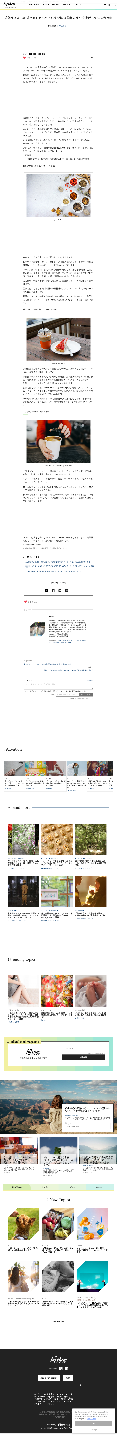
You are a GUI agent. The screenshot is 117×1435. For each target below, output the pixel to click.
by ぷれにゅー (12, 1253)
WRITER (55, 5)
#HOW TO (46, 1168)
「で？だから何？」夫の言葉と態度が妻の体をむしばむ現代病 (56, 783)
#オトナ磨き (15, 1010)
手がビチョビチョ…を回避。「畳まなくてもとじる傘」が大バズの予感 (14, 783)
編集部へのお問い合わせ (49, 1414)
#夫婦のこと (50, 778)
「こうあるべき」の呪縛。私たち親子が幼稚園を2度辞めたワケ (35, 783)
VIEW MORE (58, 1321)
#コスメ (60, 1394)
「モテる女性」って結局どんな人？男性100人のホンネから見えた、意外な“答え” (57, 1303)
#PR (9, 1010)
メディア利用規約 (58, 1416)
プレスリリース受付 (68, 1414)
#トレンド (52, 1403)
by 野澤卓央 (80, 1309)
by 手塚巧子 (50, 788)
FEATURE (77, 5)
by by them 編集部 (13, 1022)
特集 (68, 1377)
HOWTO (46, 5)
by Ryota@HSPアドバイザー (17, 868)
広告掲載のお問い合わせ (66, 1412)
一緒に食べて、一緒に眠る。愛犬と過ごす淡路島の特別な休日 (23, 1249)
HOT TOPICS (34, 5)
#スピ (73, 1115)
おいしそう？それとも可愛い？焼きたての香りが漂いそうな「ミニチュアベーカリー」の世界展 (56, 863)
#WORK (19, 1298)
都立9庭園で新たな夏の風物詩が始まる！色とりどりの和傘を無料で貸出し (90, 863)
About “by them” (48, 1377)
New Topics (17, 1187)
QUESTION (66, 5)
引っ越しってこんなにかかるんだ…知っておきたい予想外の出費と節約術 (18, 1160)
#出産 (83, 1010)
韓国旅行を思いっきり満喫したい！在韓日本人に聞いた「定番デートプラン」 (56, 1015)
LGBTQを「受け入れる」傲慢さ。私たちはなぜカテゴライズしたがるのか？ (97, 783)
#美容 (63, 1399)
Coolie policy (91, 1419)
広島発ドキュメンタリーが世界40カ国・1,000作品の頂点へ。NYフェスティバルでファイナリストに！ (23, 915)
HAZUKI (51, 616)
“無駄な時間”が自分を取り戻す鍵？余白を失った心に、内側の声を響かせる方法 (98, 1160)
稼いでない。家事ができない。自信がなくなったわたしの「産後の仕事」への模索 (76, 784)
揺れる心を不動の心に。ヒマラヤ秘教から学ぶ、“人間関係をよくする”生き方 (87, 1109)
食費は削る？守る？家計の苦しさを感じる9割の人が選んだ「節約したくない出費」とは (57, 1250)
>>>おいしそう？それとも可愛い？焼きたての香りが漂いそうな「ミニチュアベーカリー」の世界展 (59, 567)
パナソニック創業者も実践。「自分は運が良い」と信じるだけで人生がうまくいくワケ (58, 1161)
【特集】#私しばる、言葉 (86, 1300)
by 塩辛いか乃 (71, 790)
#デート (53, 1010)
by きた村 (8, 788)
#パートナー (40, 1396)
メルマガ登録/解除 (47, 1412)
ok (94, 1423)
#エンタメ (11, 858)
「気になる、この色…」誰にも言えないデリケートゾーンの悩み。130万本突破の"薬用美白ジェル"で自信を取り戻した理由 (23, 1016)
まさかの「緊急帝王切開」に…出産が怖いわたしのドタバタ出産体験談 (90, 1014)
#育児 (27, 778)
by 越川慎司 (11, 1308)
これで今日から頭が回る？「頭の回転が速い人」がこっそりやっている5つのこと (23, 1303)
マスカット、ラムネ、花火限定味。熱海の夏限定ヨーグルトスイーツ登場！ (92, 1250)
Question (100, 1187)
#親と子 (111, 778)
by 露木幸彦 (112, 788)
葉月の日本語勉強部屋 (60, 636)
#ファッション (54, 1401)
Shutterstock (61, 220)
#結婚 (55, 1399)
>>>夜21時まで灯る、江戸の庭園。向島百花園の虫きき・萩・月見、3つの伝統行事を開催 (57, 159)
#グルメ (79, 1245)
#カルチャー (63, 26)
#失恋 (70, 1399)
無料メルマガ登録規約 (94, 1053)
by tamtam (91, 788)
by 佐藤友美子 (30, 788)
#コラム (69, 778)
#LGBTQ (38, 1399)
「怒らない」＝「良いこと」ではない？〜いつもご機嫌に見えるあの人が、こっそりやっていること (92, 1304)
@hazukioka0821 (62, 634)
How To (45, 1187)
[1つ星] (24, 57)
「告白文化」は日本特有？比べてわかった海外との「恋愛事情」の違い (90, 914)
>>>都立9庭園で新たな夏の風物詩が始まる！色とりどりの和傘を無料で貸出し (53, 571)
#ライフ (7, 778)
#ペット (11, 1245)
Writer (72, 1187)
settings (94, 1429)
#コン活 (47, 1399)
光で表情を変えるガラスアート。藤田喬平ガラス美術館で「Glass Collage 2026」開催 (56, 915)
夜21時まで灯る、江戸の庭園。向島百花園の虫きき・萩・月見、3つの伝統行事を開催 (23, 863)
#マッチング (40, 1401)
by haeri (43, 1020)
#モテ (44, 1298)
